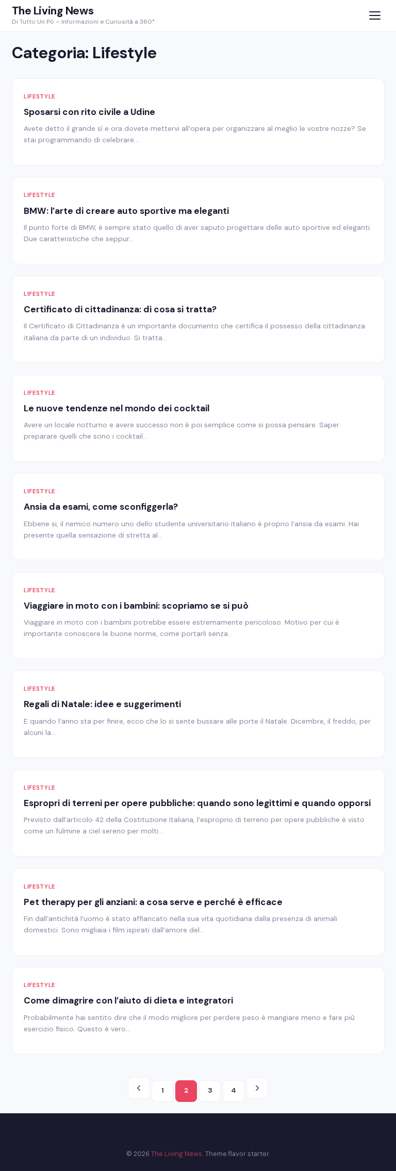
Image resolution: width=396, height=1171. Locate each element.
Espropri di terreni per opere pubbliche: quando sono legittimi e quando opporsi (197, 803)
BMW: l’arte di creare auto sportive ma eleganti (126, 210)
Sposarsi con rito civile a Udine (89, 112)
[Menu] (375, 15)
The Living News (53, 11)
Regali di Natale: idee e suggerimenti (102, 704)
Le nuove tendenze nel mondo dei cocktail (116, 408)
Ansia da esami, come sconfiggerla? (101, 506)
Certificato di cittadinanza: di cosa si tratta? (120, 309)
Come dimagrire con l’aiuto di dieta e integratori (128, 1000)
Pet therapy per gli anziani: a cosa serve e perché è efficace (153, 902)
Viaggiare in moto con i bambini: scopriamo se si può (136, 605)
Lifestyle (39, 96)
